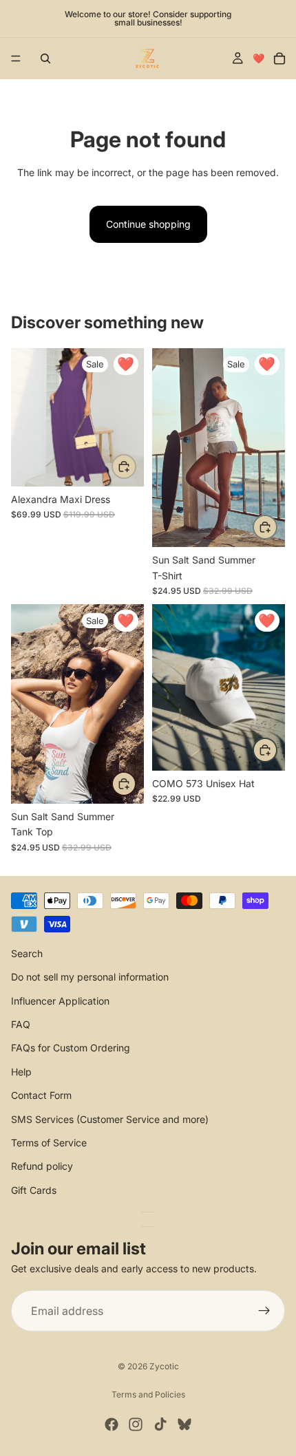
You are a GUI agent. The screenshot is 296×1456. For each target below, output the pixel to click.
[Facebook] (111, 1424)
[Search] (45, 58)
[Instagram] (135, 1424)
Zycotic (164, 1366)
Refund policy (42, 1166)
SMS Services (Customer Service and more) (110, 1118)
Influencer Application (60, 1000)
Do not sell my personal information (90, 977)
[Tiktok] (160, 1424)
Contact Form (41, 1095)
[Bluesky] (184, 1424)
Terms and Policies (148, 1394)
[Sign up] (264, 1310)
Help (21, 1071)
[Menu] (16, 58)
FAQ (20, 1024)
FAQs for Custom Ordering (70, 1047)
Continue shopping (148, 224)
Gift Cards (33, 1189)
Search (27, 953)
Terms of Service (49, 1142)
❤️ (258, 58)
